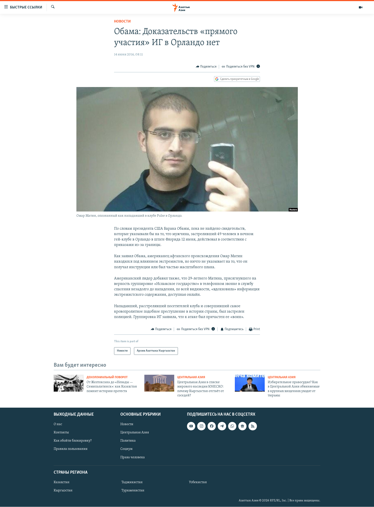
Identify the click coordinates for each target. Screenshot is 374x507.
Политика (128, 441)
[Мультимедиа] (360, 7)
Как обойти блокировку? (73, 441)
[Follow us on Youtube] (191, 426)
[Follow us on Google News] (242, 426)
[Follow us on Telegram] (222, 426)
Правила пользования (70, 449)
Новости (122, 22)
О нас (58, 424)
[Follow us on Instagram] (201, 426)
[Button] (206, 66)
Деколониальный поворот (107, 377)
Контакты (61, 432)
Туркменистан (132, 490)
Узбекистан (198, 482)
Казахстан (61, 482)
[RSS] (252, 426)
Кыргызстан (63, 490)
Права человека (132, 457)
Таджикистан (132, 482)
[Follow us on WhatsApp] (232, 426)
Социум (126, 449)
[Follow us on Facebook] (212, 426)
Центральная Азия (191, 377)
